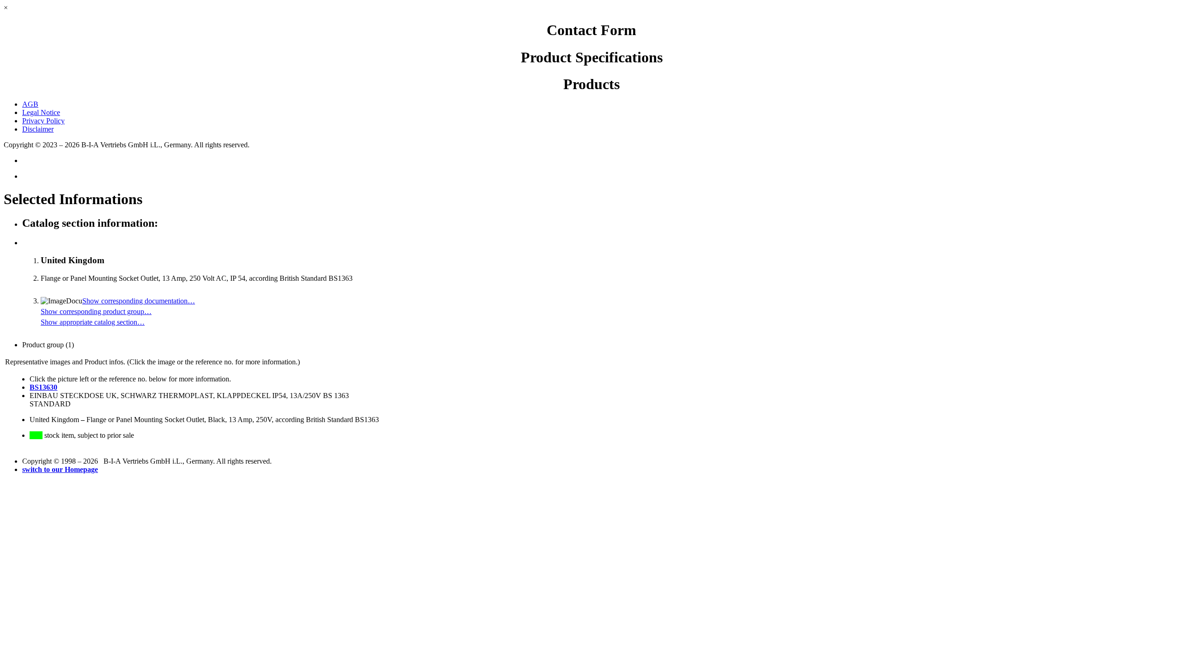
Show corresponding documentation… (138, 301)
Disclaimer (38, 129)
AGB (30, 104)
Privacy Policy (43, 121)
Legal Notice (41, 112)
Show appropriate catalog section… (93, 322)
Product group (48, 345)
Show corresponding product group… (96, 311)
